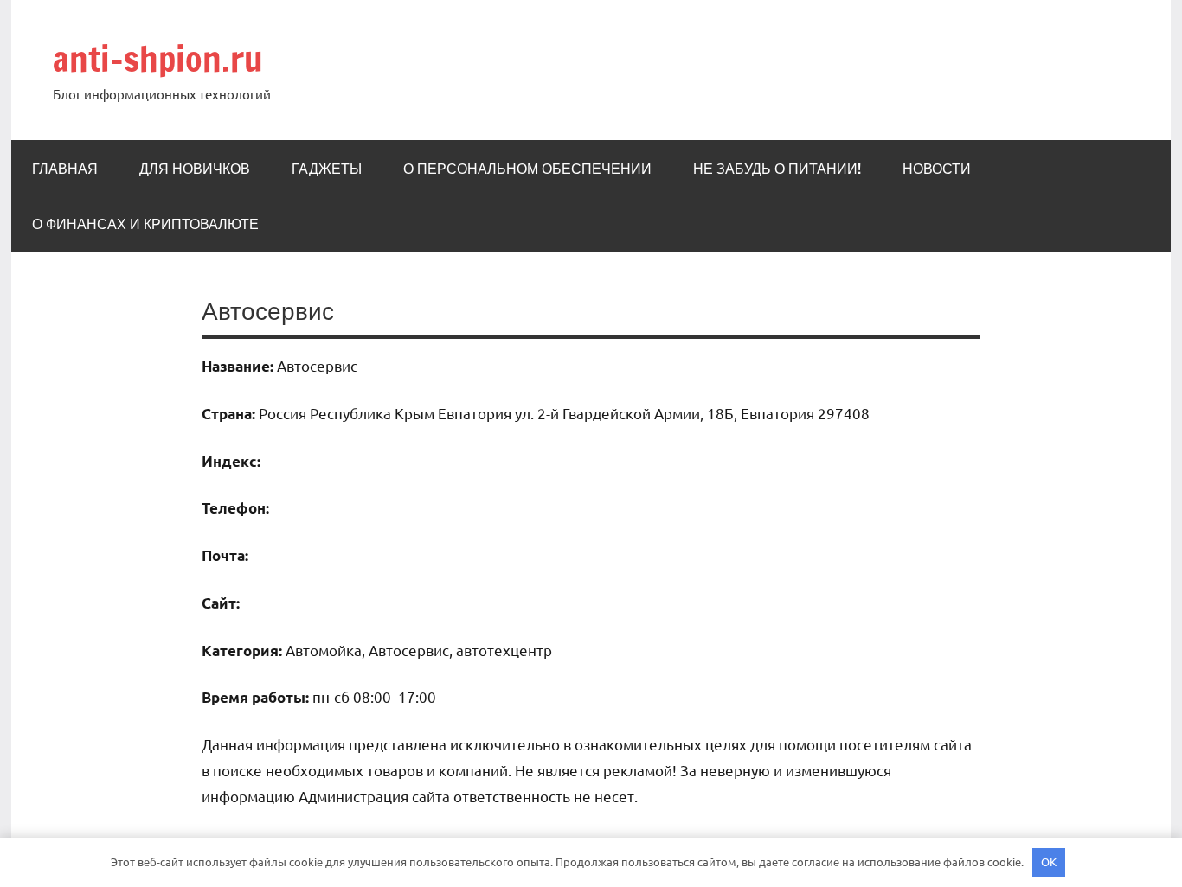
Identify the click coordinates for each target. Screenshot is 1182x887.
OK (1049, 861)
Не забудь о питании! (777, 168)
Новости (937, 168)
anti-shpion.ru (158, 58)
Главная (65, 168)
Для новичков (194, 168)
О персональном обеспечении (527, 168)
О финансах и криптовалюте (145, 223)
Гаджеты (327, 168)
